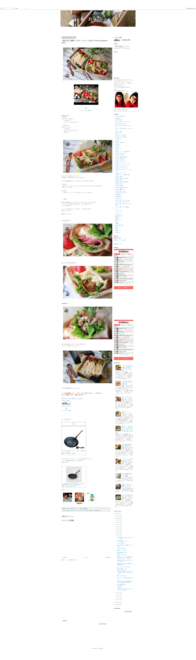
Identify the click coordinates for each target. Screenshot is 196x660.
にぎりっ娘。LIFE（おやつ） (122, 202)
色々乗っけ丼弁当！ (121, 548)
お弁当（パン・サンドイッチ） (77, 510)
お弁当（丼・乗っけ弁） (121, 193)
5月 (118, 535)
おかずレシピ (118, 133)
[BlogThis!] (82, 508)
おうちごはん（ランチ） (121, 123)
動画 (116, 228)
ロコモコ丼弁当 (120, 543)
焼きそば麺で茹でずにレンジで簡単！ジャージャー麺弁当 (127, 475)
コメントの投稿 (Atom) (71, 560)
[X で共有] (83, 508)
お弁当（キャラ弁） (120, 160)
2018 (117, 513)
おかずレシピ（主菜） (120, 135)
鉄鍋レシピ (118, 227)
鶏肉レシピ (118, 219)
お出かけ (117, 146)
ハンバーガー (118, 210)
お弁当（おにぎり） (120, 155)
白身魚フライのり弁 (121, 554)
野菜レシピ (118, 230)
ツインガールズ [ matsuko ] (121, 108)
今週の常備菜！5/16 (122, 569)
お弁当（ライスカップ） (121, 166)
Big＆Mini (118, 118)
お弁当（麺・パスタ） (120, 191)
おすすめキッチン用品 (120, 137)
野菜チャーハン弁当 (121, 550)
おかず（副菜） (119, 131)
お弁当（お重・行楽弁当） (121, 157)
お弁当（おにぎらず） (120, 153)
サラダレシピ (118, 198)
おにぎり (117, 140)
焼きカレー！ (125, 411)
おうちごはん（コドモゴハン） (122, 121)
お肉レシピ (118, 148)
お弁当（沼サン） (119, 183)
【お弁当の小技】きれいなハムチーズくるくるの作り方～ (127, 382)
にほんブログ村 (66, 400)
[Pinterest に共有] (86, 508)
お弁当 (67, 510)
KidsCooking (118, 120)
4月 (118, 592)
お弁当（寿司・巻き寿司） (121, 182)
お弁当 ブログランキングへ (67, 406)
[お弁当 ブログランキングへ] (66, 404)
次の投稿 (64, 557)
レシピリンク (118, 214)
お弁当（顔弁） (119, 180)
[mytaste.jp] (117, 244)
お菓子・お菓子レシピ (120, 142)
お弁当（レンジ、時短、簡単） (122, 174)
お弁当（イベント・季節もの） (122, 151)
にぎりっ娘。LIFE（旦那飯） (122, 207)
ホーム (86, 557)
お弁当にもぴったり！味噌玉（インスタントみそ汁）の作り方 (127, 486)
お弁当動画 (96, 510)
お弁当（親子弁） (89, 510)
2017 (117, 516)
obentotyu (118, 238)
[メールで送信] (80, 508)
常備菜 (117, 223)
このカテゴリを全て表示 (123, 284)
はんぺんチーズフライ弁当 (123, 567)
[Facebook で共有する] (85, 508)
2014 (117, 604)
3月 (118, 595)
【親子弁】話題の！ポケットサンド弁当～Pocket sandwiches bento (125, 572)
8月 (118, 529)
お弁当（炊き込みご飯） (121, 187)
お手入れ (117, 144)
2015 (117, 602)
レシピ (117, 212)
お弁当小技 (118, 194)
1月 (118, 599)
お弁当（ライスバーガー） (121, 168)
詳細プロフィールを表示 (120, 240)
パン (116, 208)
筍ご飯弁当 (119, 586)
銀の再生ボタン (119, 216)
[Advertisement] (28, 3)
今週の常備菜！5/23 (122, 552)
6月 (118, 533)
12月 (118, 520)
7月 (118, 531)
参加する (131, 285)
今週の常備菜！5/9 (121, 584)
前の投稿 (108, 557)
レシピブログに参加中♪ (86, 110)
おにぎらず (118, 139)
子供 (116, 221)
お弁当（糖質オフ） (120, 189)
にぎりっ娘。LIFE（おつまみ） (123, 200)
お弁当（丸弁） (119, 176)
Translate (126, 48)
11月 (118, 522)
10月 (118, 524)
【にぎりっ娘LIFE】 (120, 116)
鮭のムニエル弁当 (121, 575)
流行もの (117, 232)
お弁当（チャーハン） (120, 162)
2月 (118, 597)
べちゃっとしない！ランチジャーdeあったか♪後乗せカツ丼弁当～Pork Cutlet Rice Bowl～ (127, 368)
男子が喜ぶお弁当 (119, 225)
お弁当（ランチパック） (121, 173)
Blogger (101, 648)
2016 (117, 518)
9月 (118, 526)
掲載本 (117, 218)
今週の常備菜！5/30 (122, 541)
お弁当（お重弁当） (120, 158)
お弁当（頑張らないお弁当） (122, 178)
